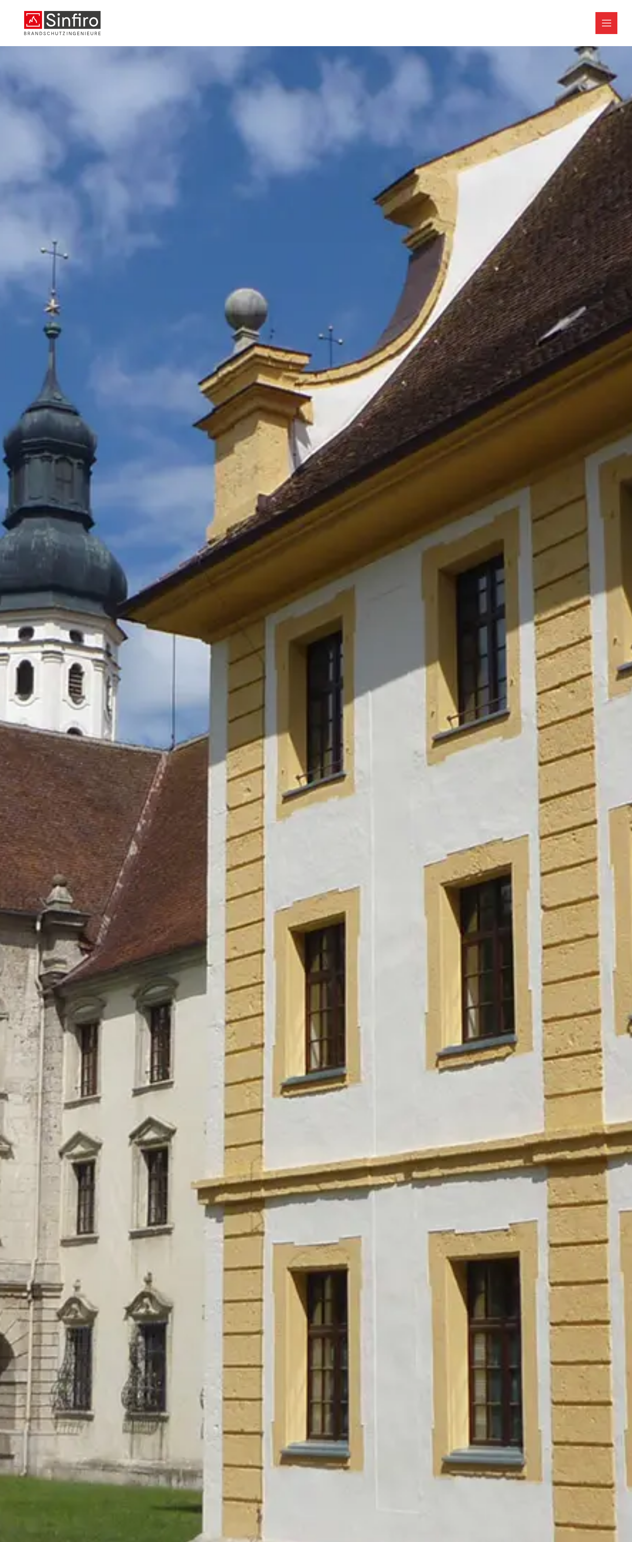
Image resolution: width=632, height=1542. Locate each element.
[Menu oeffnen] (606, 23)
